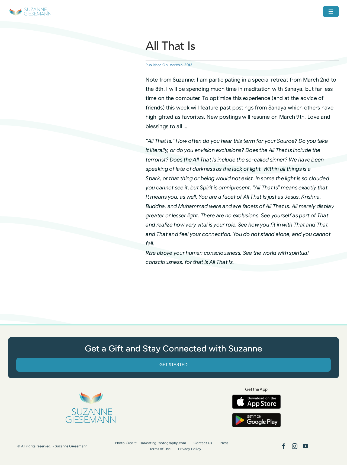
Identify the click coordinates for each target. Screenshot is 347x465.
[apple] (256, 397)
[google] (256, 415)
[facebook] (283, 446)
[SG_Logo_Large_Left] (30, 9)
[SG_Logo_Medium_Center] (90, 391)
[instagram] (294, 446)
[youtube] (305, 446)
